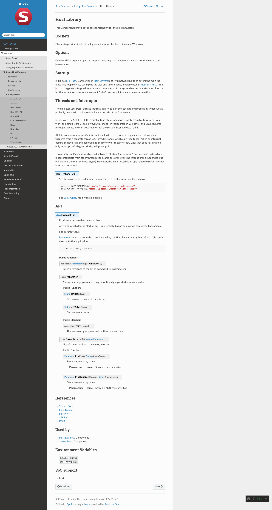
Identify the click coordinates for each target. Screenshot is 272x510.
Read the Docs (113, 504)
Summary (12, 77)
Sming (24, 4)
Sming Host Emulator (16, 72)
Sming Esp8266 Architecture (19, 67)
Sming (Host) (15, 99)
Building (11, 86)
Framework (9, 151)
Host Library (15, 129)
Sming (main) (12, 58)
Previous (65, 486)
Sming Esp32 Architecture (18, 63)
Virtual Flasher (16, 142)
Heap (12, 125)
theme (86, 504)
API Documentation (13, 165)
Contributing (10, 184)
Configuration (14, 90)
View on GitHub (155, 6)
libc (11, 134)
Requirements (14, 81)
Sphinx (70, 504)
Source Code (66, 406)
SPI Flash (14, 138)
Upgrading (9, 175)
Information (9, 170)
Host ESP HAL (16, 112)
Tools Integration (12, 189)
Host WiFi (14, 116)
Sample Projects (11, 156)
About (7, 198)
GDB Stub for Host (18, 121)
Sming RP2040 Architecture (19, 147)
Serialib (13, 103)
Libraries (8, 161)
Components (14, 95)
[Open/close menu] (2, 53)
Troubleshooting (11, 193)
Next (158, 486)
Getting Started (11, 49)
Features (8, 53)
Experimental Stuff (13, 179)
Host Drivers (15, 108)
